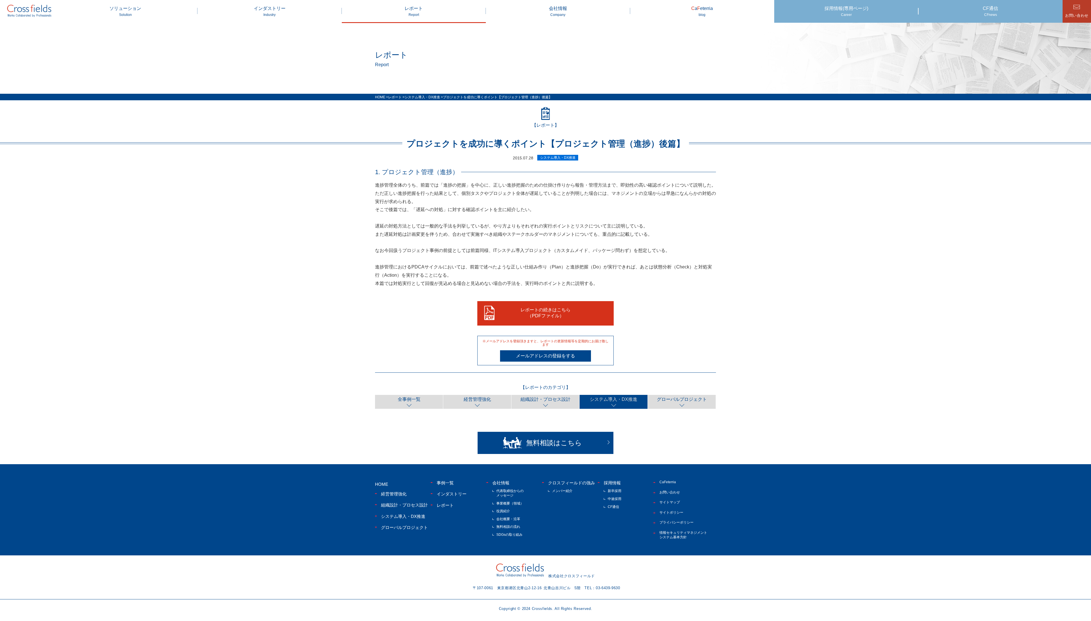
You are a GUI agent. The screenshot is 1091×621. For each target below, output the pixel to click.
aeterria (702, 11)
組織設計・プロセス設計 (545, 399)
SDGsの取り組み (509, 535)
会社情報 (558, 11)
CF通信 (990, 11)
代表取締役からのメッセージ (510, 493)
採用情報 (612, 482)
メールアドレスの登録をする (545, 355)
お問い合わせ (669, 492)
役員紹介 (503, 511)
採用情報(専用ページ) (846, 11)
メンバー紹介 (562, 491)
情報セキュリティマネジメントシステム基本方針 (683, 535)
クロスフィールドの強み (571, 482)
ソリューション (125, 11)
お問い (1076, 15)
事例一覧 (445, 482)
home (381, 484)
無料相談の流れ (508, 527)
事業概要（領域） (510, 503)
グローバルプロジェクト (682, 399)
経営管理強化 (477, 399)
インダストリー (270, 11)
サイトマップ (669, 502)
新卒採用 (614, 491)
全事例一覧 (409, 399)
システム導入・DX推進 (613, 399)
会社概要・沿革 (508, 519)
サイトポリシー (671, 512)
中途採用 (614, 499)
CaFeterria (667, 482)
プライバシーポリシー (676, 522)
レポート (414, 11)
